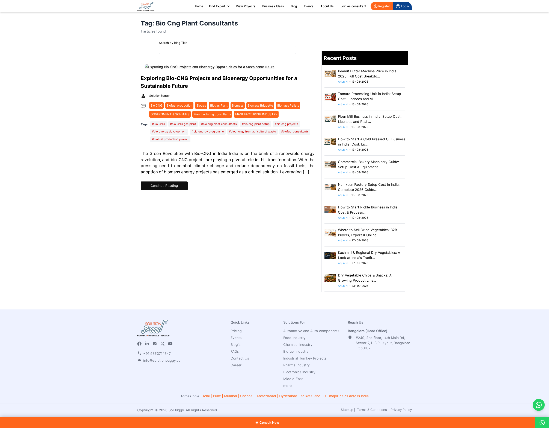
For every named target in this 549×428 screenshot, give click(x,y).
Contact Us (240, 358)
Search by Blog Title (173, 43)
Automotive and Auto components (311, 331)
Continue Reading (164, 186)
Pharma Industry (296, 365)
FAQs (235, 351)
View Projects (245, 6)
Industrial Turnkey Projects (304, 358)
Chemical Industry (297, 344)
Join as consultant (353, 6)
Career (236, 365)
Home (199, 6)
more (287, 385)
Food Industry (294, 338)
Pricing (236, 331)
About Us (327, 6)
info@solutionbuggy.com (163, 360)
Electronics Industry (299, 372)
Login (405, 6)
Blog (294, 6)
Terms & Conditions (372, 410)
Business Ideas (273, 6)
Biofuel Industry (296, 351)
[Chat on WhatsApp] (539, 405)
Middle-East (293, 379)
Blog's (235, 344)
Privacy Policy (401, 410)
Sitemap (347, 410)
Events (309, 6)
